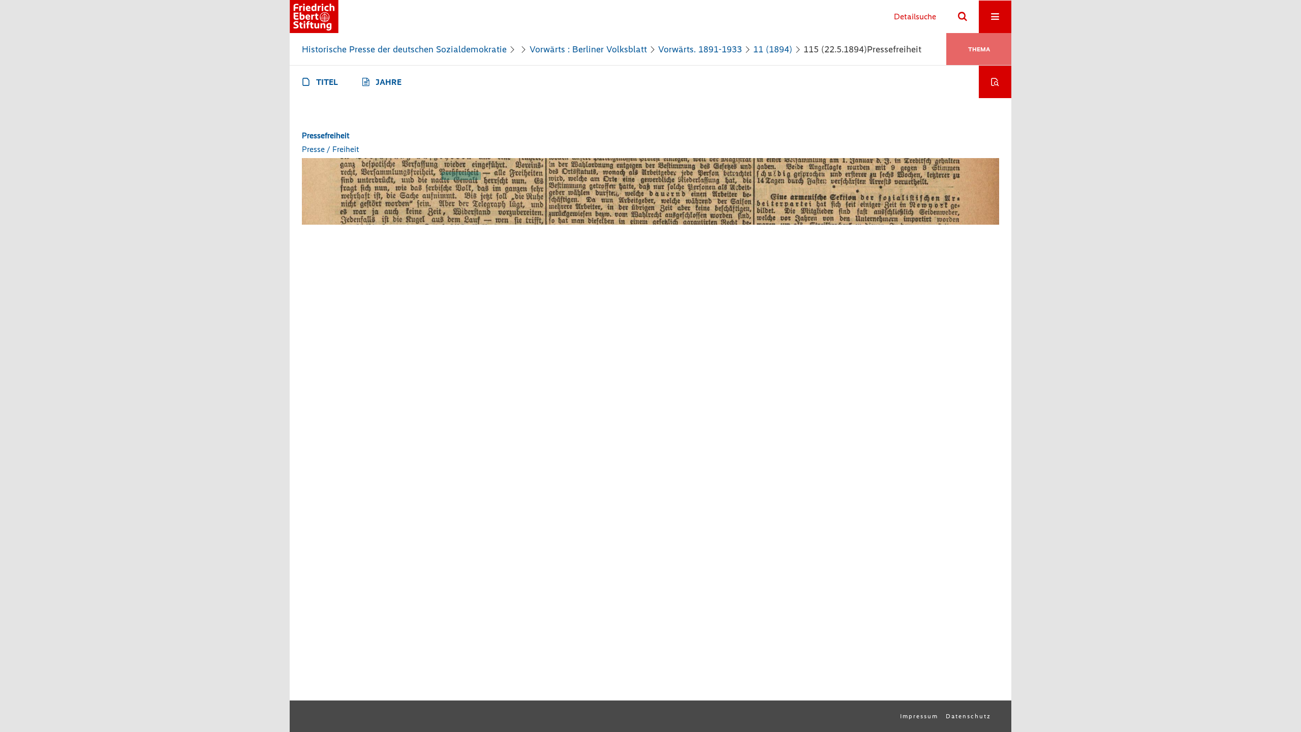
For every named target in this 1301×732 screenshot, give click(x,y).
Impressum (919, 716)
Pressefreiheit (326, 135)
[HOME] (314, 16)
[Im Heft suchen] (995, 82)
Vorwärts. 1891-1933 (700, 49)
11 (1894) (772, 49)
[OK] (962, 17)
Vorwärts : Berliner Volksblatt (588, 49)
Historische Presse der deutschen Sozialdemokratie (404, 49)
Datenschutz (968, 716)
